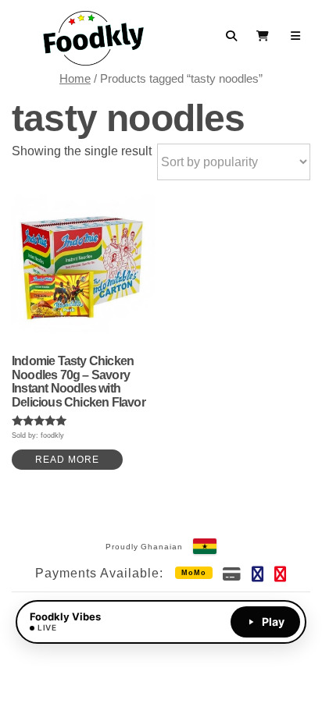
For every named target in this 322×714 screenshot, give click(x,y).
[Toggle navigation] (295, 36)
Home (75, 79)
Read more (67, 459)
